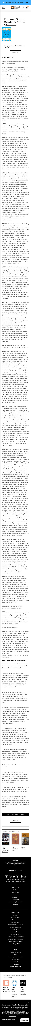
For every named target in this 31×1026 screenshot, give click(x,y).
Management (15, 897)
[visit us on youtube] (14, 876)
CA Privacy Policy (15, 934)
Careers (15, 904)
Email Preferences (15, 927)
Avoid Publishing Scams (15, 941)
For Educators (15, 959)
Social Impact (15, 899)
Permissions (15, 964)
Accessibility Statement (15, 902)
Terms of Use (15, 929)
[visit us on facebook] (6, 876)
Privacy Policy (15, 932)
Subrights (15, 962)
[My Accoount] (23, 7)
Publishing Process (15, 952)
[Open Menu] (3, 8)
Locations (15, 895)
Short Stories (15, 46)
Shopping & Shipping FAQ (15, 957)
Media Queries (15, 917)
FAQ (15, 954)
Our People (15, 892)
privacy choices (12, 1016)
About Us (15, 887)
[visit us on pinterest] (21, 876)
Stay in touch (16, 870)
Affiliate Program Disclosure (16, 939)
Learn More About (15, 815)
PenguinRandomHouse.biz (15, 925)
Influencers (15, 920)
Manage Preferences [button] (8, 1019)
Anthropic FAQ (15, 944)
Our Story (15, 890)
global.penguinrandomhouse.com (15, 879)
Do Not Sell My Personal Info (15, 937)
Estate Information (15, 966)
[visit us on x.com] (10, 876)
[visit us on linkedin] (17, 876)
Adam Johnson (11, 25)
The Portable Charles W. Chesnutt (5, 849)
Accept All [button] (25, 1020)
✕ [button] (28, 1002)
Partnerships (15, 915)
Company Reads (15, 922)
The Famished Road (15, 848)
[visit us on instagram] (25, 876)
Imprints (15, 907)
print (16, 52)
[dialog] (15, 1013)
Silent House (23, 848)
